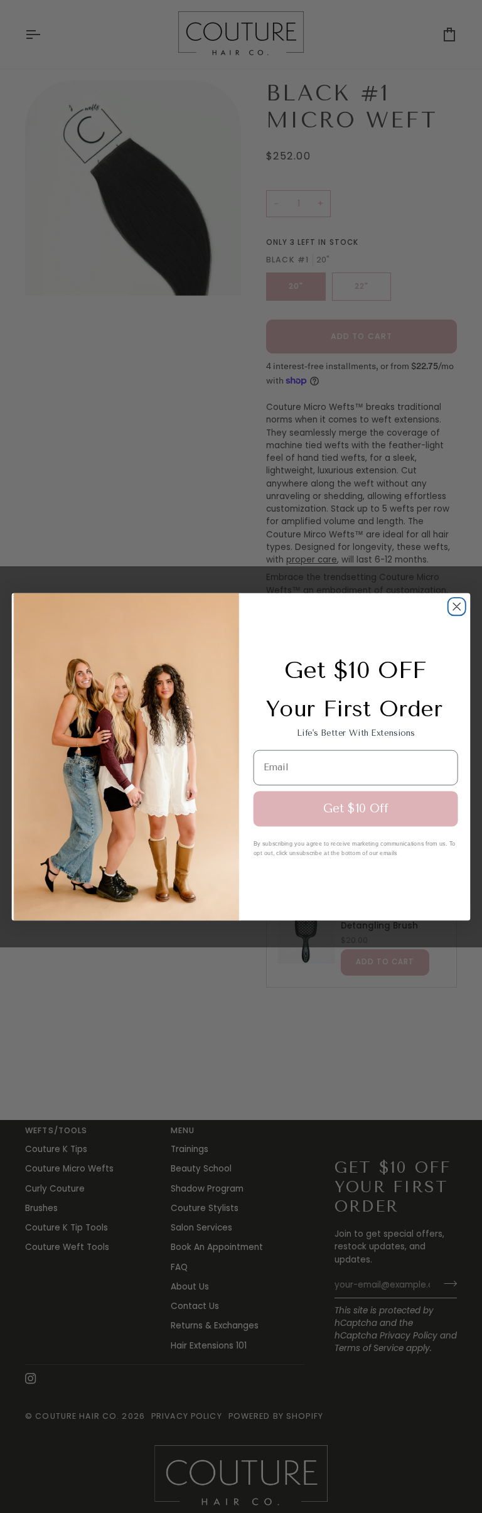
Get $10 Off (355, 809)
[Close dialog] (457, 606)
